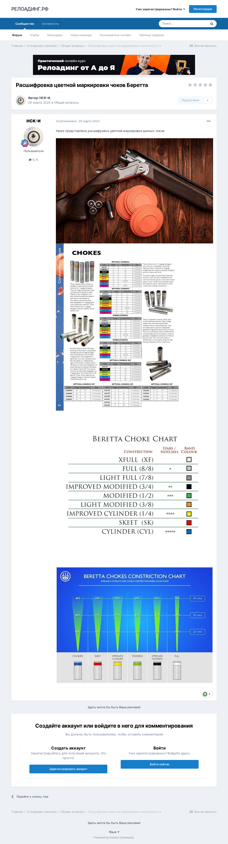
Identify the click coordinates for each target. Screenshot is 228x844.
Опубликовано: (78, 121)
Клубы (34, 35)
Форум (17, 35)
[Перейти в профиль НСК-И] (21, 100)
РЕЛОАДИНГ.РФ (30, 9)
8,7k (35, 159)
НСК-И (44, 98)
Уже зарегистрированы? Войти (159, 9)
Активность (50, 23)
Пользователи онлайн (115, 35)
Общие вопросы (66, 102)
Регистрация (203, 9)
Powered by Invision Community (114, 837)
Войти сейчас (159, 764)
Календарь (55, 35)
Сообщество (24, 23)
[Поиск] (212, 23)
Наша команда (81, 35)
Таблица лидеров (151, 35)
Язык (113, 832)
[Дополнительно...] (208, 121)
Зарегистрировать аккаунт (68, 769)
